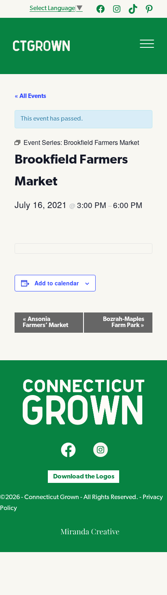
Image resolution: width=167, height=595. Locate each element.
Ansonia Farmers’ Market (45, 323)
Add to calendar (56, 283)
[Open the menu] (147, 44)
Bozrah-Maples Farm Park (123, 323)
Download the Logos (83, 477)
